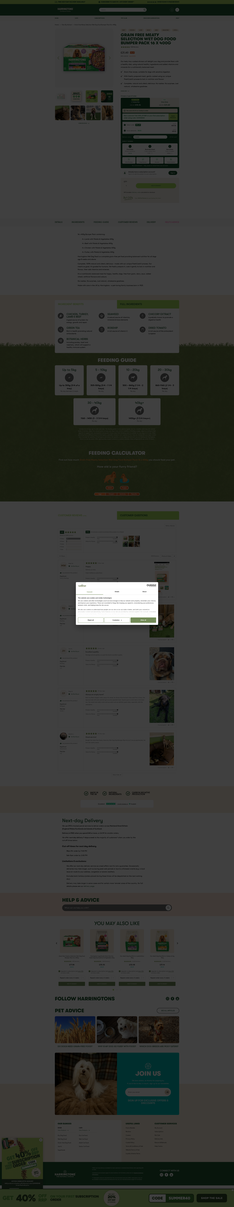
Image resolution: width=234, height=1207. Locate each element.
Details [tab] (117, 591)
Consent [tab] (89, 592)
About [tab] (144, 591)
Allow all (143, 620)
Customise (116, 620)
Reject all (91, 620)
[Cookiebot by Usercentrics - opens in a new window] (148, 585)
